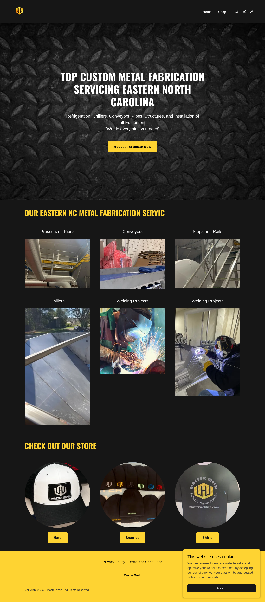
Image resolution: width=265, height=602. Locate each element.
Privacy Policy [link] (114, 562)
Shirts (207, 537)
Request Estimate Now (132, 146)
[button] (252, 11)
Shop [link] (222, 12)
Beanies (132, 537)
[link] (19, 11)
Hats (57, 537)
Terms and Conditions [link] (145, 562)
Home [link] (207, 12)
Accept (221, 588)
